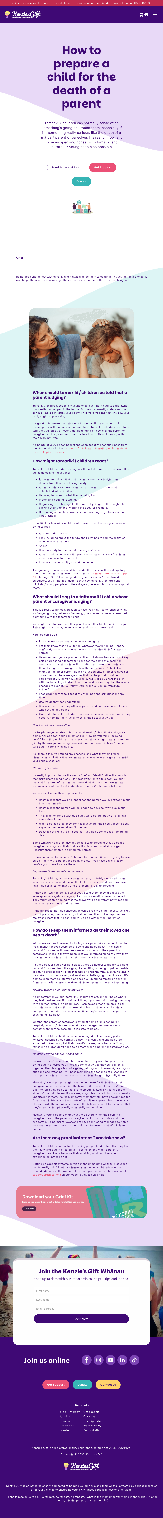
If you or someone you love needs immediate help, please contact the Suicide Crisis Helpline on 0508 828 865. (81, 3)
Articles (65, 1416)
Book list (65, 1421)
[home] (23, 14)
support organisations (47, 1174)
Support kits (91, 1430)
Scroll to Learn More (66, 167)
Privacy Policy (92, 1425)
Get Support (103, 167)
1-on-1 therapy (70, 1412)
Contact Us (108, 1385)
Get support (91, 1412)
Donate (81, 181)
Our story (89, 1416)
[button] (143, 14)
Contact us (67, 1425)
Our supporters (93, 1421)
